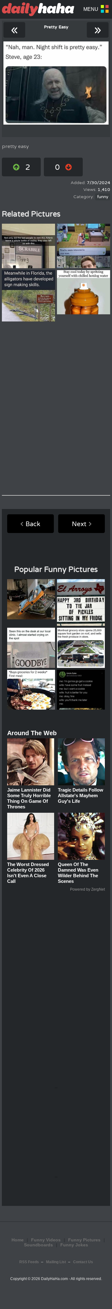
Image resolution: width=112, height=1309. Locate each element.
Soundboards (38, 1244)
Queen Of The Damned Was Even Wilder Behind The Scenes (78, 873)
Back (33, 524)
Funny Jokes (74, 1244)
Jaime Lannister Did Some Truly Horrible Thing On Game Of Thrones (29, 798)
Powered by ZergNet (87, 889)
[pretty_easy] (56, 83)
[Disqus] (56, 408)
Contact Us (83, 1262)
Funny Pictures (84, 1239)
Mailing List (56, 1262)
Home (18, 1239)
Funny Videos (46, 1239)
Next (79, 524)
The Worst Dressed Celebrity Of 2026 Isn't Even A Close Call (28, 873)
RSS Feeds (29, 1262)
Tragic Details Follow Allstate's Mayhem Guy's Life (80, 795)
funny (102, 196)
